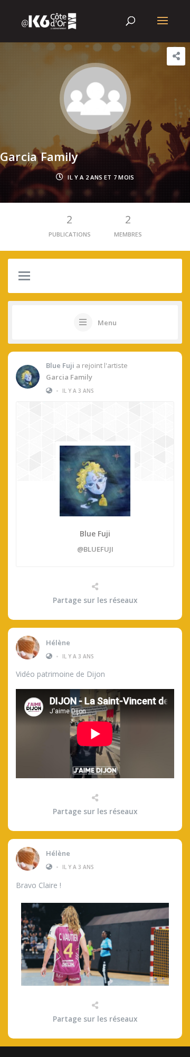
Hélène (58, 642)
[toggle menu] (24, 276)
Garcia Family (69, 377)
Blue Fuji (60, 365)
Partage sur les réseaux (95, 600)
